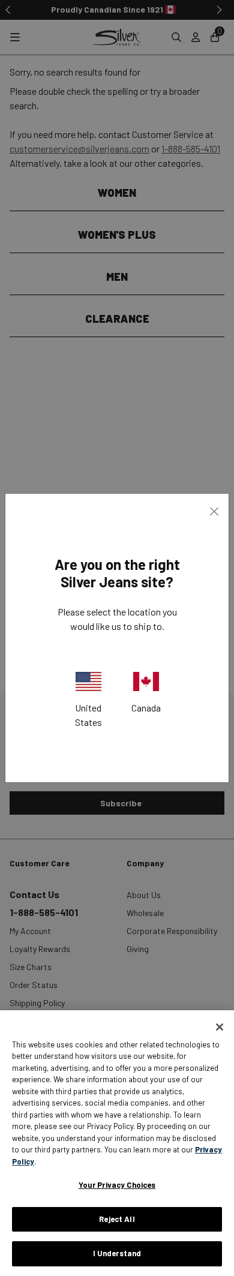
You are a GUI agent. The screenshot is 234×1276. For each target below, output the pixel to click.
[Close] (219, 1027)
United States (88, 715)
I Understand (117, 1253)
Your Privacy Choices (117, 1185)
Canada (146, 707)
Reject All (116, 1219)
